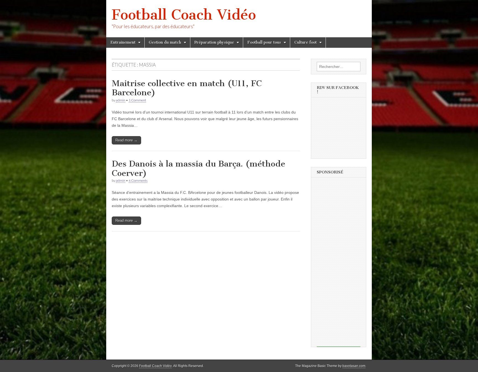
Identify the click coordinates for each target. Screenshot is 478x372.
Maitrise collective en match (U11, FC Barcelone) (187, 88)
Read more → (126, 140)
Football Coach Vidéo (184, 14)
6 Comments (138, 180)
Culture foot (305, 42)
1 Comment (137, 100)
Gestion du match (165, 42)
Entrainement (123, 42)
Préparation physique (214, 42)
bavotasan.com (353, 366)
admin (120, 100)
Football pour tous (264, 42)
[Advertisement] (338, 264)
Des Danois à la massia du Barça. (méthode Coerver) (198, 168)
